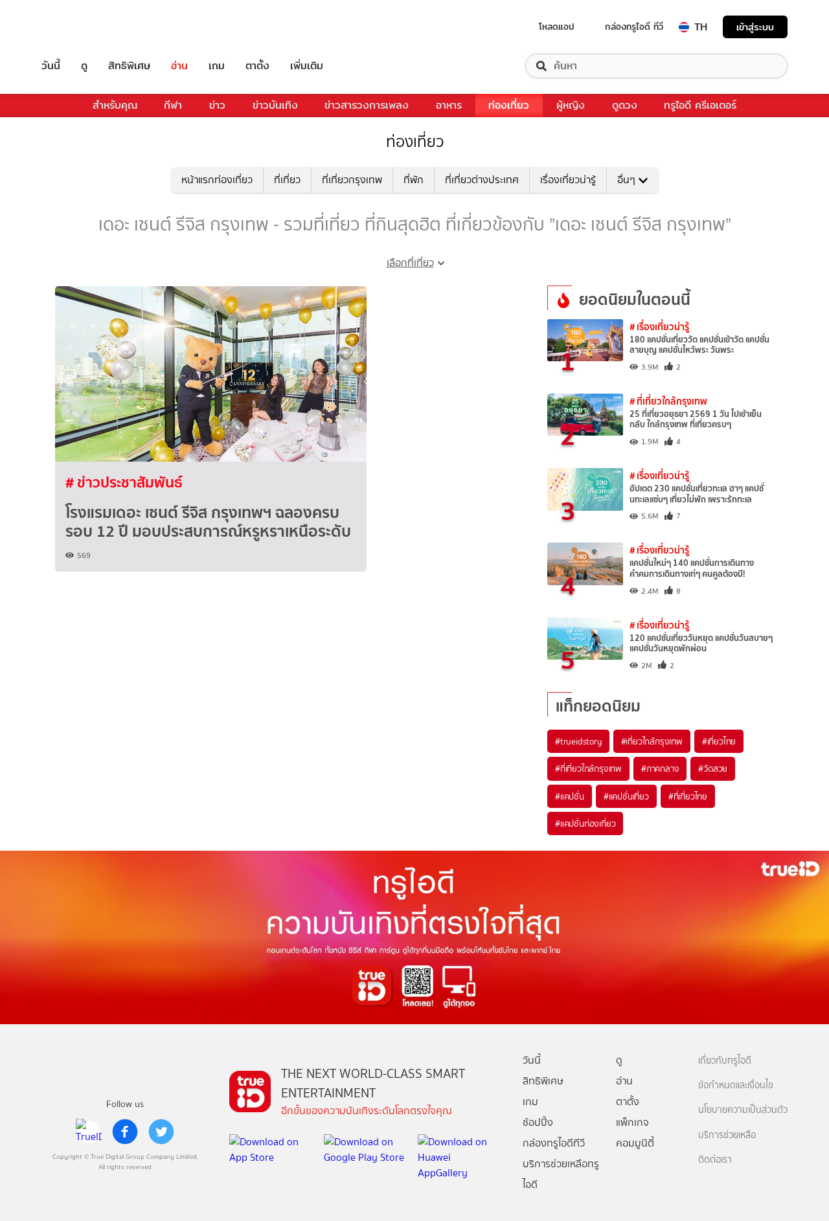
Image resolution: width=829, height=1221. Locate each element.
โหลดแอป (556, 26)
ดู (84, 66)
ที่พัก (413, 179)
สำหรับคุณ (115, 105)
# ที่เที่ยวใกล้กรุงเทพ (668, 401)
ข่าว (217, 105)
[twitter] (161, 1132)
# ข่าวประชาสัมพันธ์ (124, 482)
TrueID (80, 27)
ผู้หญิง (570, 105)
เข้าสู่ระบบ (755, 26)
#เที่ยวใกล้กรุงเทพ (652, 741)
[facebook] (125, 1132)
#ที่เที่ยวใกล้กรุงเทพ (588, 768)
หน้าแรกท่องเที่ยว (217, 179)
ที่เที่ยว (287, 179)
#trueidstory (578, 741)
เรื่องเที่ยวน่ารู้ (568, 179)
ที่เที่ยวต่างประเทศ (482, 179)
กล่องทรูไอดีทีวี (554, 1143)
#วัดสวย (712, 768)
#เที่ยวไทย (719, 741)
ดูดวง (624, 105)
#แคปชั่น (569, 796)
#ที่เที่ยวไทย (687, 796)
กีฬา (173, 105)
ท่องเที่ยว (508, 105)
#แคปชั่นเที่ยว (626, 796)
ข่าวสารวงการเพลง (366, 105)
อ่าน (179, 66)
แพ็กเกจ (632, 1122)
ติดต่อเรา (715, 1160)
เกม (217, 66)
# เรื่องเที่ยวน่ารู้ (659, 326)
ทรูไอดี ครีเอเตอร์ (700, 105)
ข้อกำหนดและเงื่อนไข (735, 1085)
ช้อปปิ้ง (538, 1122)
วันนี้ (50, 66)
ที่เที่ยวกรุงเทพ (352, 179)
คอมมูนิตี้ (635, 1143)
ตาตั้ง (257, 66)
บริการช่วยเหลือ (727, 1135)
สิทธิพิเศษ (129, 66)
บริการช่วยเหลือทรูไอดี (561, 1174)
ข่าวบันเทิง (275, 105)
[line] (89, 1132)
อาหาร (449, 105)
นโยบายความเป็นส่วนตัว (743, 1110)
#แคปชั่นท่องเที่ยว (585, 823)
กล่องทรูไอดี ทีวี (634, 26)
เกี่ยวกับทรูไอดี (724, 1061)
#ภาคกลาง (660, 768)
